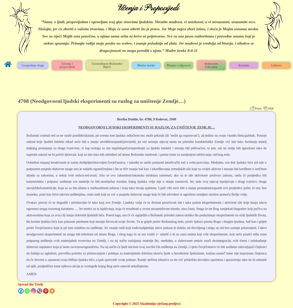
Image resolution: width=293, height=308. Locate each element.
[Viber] (39, 291)
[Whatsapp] (27, 291)
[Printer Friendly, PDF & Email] (262, 108)
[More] (52, 291)
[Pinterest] (45, 291)
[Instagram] (33, 291)
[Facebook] (21, 291)
